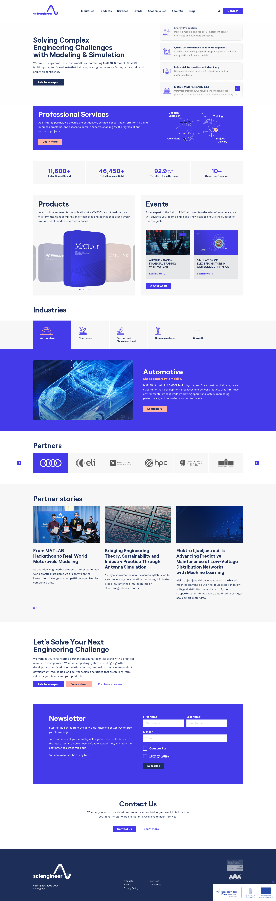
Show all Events (158, 285)
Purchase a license (110, 684)
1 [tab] (79, 289)
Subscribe (153, 765)
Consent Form (159, 748)
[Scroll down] (237, 94)
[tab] (52, 335)
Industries (87, 11)
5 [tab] (88, 289)
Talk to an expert (49, 82)
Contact (232, 10)
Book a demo (78, 684)
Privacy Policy (159, 756)
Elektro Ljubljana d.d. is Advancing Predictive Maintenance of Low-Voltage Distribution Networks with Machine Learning (207, 561)
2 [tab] (82, 289)
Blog (192, 11)
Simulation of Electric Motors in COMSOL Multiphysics (213, 263)
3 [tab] (84, 289)
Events (138, 11)
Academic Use (157, 11)
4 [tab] (86, 289)
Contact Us (124, 828)
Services (122, 11)
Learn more (50, 141)
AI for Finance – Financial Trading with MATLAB (162, 263)
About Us (177, 11)
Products (106, 11)
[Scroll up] (237, 88)
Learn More (155, 273)
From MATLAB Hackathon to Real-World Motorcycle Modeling (60, 556)
